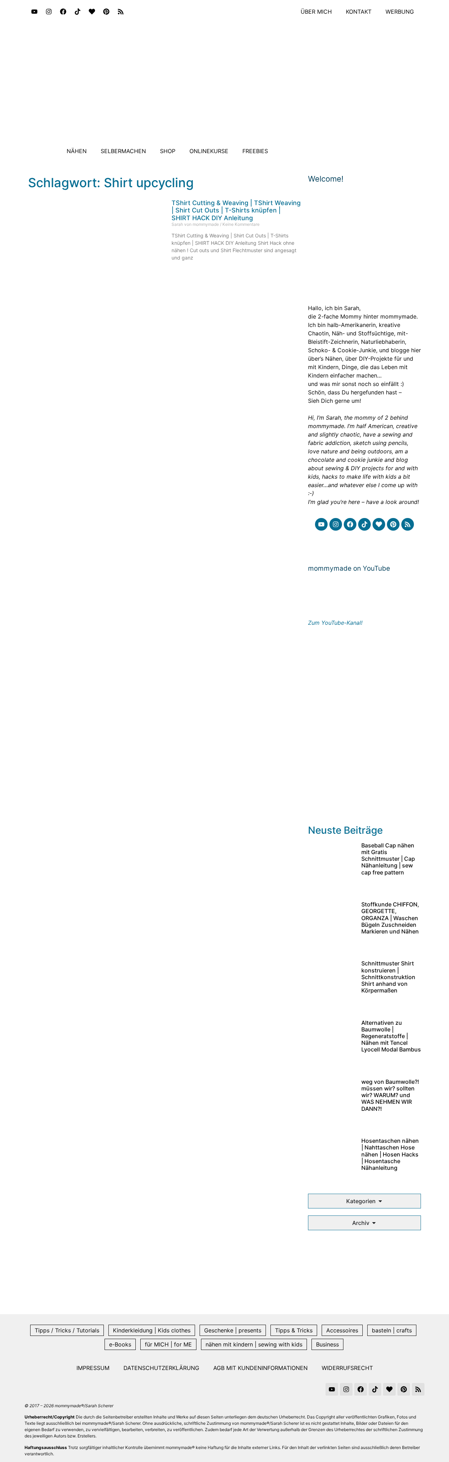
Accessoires (342, 1330)
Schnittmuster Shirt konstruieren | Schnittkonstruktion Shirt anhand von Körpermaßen (388, 977)
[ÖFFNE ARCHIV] (374, 1223)
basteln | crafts (392, 1330)
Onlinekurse (208, 151)
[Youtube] (34, 11)
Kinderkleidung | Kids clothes (151, 1330)
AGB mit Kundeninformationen (260, 1367)
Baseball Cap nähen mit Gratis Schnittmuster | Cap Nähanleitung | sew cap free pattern (388, 859)
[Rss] (120, 11)
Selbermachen (123, 151)
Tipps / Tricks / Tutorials (67, 1330)
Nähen (77, 151)
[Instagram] (48, 11)
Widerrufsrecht (347, 1367)
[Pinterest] (106, 11)
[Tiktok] (77, 11)
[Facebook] (63, 11)
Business (327, 1344)
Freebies (255, 151)
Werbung (400, 11)
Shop (167, 151)
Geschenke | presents (232, 1330)
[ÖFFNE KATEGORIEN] (380, 1201)
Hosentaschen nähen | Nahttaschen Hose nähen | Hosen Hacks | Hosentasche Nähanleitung (390, 1154)
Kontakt (358, 11)
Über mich (316, 11)
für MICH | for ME (168, 1344)
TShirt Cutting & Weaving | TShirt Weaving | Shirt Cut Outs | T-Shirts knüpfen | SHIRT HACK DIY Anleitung (236, 210)
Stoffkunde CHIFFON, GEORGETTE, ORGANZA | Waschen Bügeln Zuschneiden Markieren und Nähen (390, 918)
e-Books (120, 1344)
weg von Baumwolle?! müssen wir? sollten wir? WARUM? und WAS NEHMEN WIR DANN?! (390, 1095)
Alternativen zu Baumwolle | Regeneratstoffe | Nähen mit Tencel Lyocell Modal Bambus (391, 1036)
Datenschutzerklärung (161, 1367)
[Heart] (92, 11)
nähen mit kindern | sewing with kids (254, 1344)
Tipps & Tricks (294, 1330)
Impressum (92, 1367)
